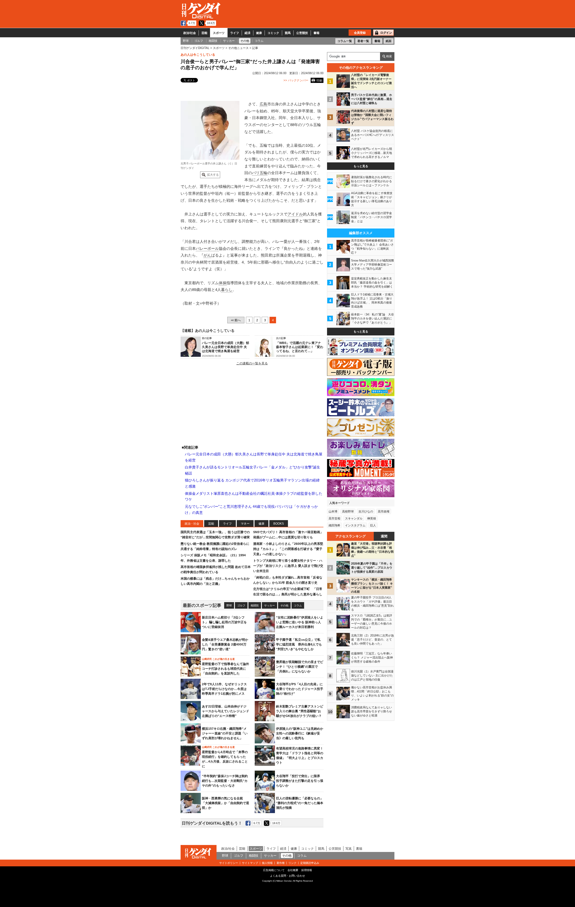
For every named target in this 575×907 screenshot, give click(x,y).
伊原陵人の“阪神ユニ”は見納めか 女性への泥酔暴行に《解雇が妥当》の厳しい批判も (301, 733)
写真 (348, 848)
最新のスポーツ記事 (202, 605)
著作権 (280, 863)
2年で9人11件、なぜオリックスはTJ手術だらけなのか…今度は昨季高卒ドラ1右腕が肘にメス (224, 688)
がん (207, 255)
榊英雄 (371, 518)
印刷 (319, 80)
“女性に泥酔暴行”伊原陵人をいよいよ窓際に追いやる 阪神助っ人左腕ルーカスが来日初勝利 (299, 622)
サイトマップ (250, 863)
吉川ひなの (365, 511)
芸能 (204, 33)
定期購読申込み (309, 863)
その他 (284, 605)
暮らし (226, 290)
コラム (298, 605)
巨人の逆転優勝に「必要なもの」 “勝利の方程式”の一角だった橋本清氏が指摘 (299, 802)
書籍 (316, 33)
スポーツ (219, 33)
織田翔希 (334, 525)
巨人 (373, 525)
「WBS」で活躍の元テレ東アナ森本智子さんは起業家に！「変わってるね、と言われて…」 (299, 347)
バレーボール (207, 248)
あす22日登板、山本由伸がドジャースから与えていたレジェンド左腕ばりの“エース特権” (225, 711)
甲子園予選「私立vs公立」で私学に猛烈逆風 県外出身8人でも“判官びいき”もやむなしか (299, 644)
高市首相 (334, 518)
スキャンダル (354, 518)
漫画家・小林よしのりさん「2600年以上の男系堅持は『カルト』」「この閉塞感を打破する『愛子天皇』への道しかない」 (288, 549)
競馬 (288, 33)
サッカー (269, 605)
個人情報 (267, 863)
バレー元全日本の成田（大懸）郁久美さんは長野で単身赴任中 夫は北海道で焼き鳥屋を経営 (225, 347)
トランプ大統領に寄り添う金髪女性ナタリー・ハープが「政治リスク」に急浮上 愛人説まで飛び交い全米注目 (288, 566)
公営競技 (302, 33)
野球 (229, 605)
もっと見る (361, 166)
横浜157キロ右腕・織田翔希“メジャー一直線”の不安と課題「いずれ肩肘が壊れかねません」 (225, 733)
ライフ (234, 33)
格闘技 (255, 605)
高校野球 (348, 511)
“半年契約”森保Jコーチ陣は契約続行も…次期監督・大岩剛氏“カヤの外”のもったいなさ (225, 780)
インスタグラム (355, 525)
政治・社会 (192, 523)
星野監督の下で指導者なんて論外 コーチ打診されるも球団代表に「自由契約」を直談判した (225, 668)
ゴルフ (241, 605)
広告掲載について (274, 870)
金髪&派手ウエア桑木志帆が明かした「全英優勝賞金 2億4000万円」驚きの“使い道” (225, 644)
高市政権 (383, 511)
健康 (259, 33)
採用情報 (306, 870)
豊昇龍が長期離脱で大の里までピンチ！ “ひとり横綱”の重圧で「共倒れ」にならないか (299, 666)
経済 (247, 33)
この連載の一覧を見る (252, 363)
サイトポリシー (228, 863)
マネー (245, 523)
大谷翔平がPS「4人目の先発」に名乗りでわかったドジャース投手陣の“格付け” (299, 688)
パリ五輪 (259, 173)
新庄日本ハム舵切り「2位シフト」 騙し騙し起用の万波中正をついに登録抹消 (224, 622)
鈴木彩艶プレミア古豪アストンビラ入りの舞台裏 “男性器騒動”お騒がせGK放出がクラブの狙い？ (299, 711)
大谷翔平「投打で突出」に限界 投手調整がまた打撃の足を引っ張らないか (299, 780)
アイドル (295, 214)
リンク (292, 863)
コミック (273, 33)
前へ (236, 320)
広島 (263, 104)
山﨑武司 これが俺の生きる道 (218, 659)
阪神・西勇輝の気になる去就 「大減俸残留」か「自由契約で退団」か (225, 802)
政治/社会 (189, 33)
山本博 (333, 511)
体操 (222, 283)
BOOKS (278, 523)
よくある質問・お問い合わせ (287, 875)
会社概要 (293, 870)
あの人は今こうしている (198, 54)
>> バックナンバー (295, 80)
